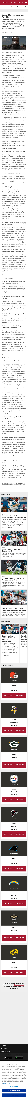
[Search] (23, 2)
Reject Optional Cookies (14, 1090)
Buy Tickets (8, 695)
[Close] (26, 1062)
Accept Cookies (14, 1095)
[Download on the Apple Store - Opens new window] (8, 1058)
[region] (14, 1079)
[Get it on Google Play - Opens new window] (19, 1058)
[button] (14, 42)
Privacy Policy (6, 1083)
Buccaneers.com (19, 985)
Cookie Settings (14, 1086)
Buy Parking (20, 695)
